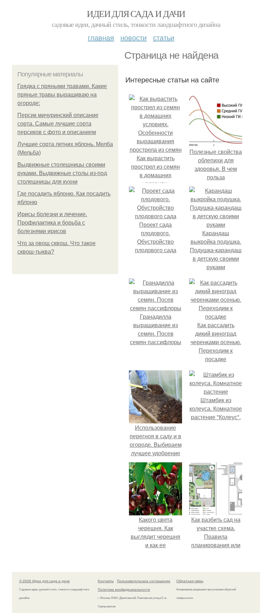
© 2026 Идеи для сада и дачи (44, 580)
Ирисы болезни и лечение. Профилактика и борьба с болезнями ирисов (52, 222)
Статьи (163, 37)
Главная (101, 37)
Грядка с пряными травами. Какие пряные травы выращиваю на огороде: (62, 94)
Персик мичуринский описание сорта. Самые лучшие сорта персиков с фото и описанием (57, 123)
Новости (133, 37)
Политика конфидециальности (124, 589)
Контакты (106, 580)
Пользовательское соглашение (143, 580)
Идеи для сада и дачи (136, 13)
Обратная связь (189, 580)
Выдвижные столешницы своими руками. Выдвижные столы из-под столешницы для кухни (62, 173)
